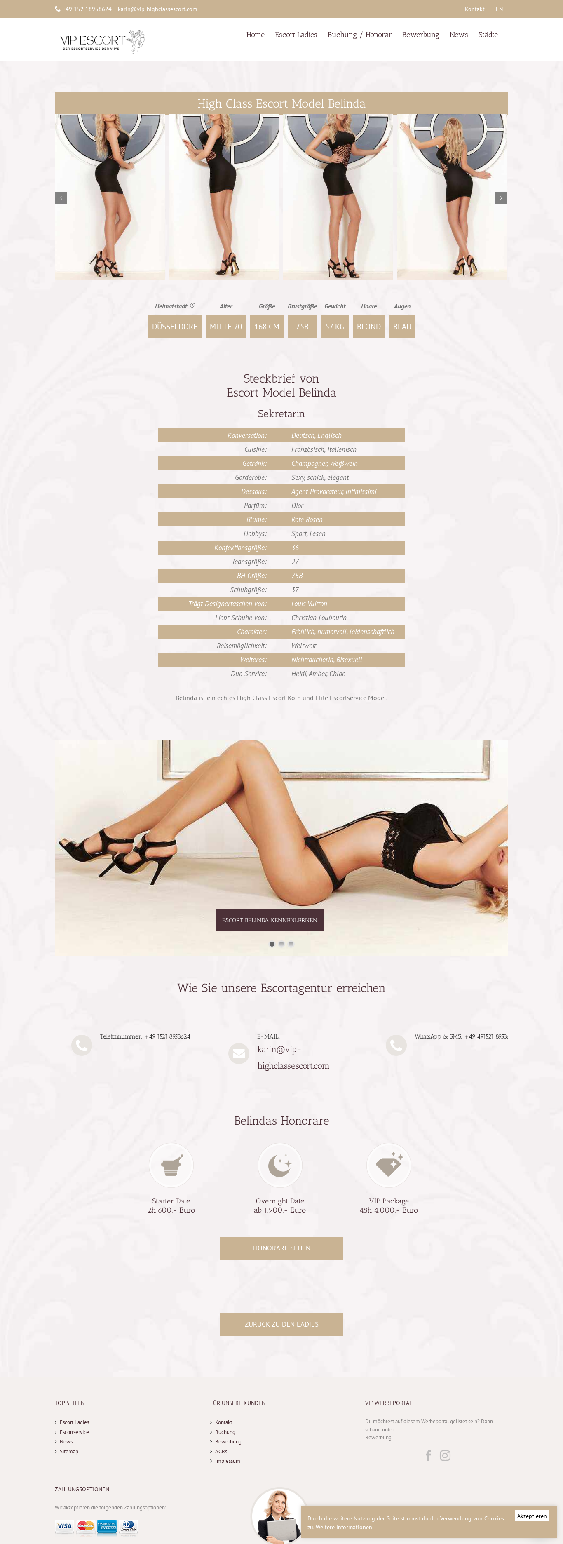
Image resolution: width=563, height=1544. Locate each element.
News (66, 1441)
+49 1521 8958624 (167, 1036)
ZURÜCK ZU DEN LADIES (282, 1324)
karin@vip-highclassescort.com (157, 9)
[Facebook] (428, 1455)
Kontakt (223, 1422)
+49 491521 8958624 (490, 1036)
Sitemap (69, 1451)
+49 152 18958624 (87, 9)
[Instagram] (445, 1455)
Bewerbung (228, 1441)
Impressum (227, 1460)
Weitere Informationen (344, 1527)
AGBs (221, 1451)
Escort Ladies (74, 1422)
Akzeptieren (532, 1516)
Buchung (225, 1432)
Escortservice (74, 1432)
